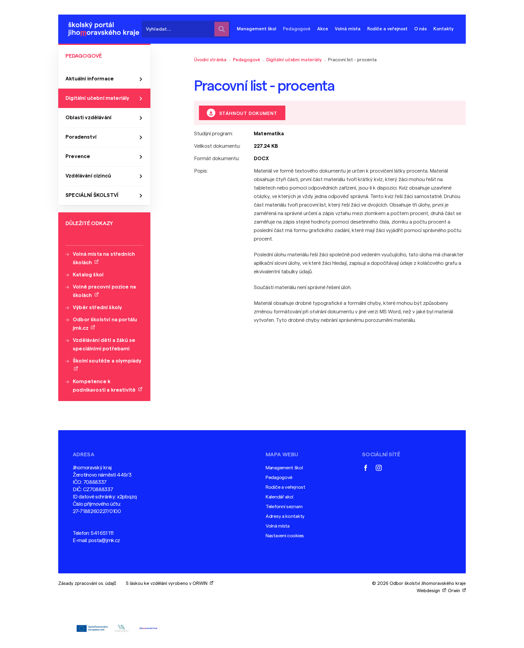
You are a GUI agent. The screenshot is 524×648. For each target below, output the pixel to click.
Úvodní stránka (210, 60)
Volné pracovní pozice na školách (104, 291)
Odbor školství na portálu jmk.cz (105, 324)
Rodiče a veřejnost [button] (387, 29)
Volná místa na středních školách (104, 258)
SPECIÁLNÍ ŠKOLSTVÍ (92, 195)
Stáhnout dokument (247, 113)
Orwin (455, 591)
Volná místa (348, 29)
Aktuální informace (90, 78)
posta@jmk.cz (104, 540)
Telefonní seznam (284, 506)
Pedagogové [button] (297, 29)
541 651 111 (102, 533)
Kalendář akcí (279, 496)
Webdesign (429, 591)
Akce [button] (322, 29)
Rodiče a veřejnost (285, 487)
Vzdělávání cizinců (88, 175)
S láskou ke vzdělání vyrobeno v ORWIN (168, 583)
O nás (420, 29)
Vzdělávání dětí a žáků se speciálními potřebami (104, 344)
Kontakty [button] (443, 29)
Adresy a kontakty (285, 516)
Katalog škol (88, 274)
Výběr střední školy (97, 307)
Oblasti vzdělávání (88, 117)
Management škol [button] (256, 29)
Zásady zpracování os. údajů (87, 583)
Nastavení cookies (285, 535)
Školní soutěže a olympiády (107, 365)
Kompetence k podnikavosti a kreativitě (105, 386)
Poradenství (81, 137)
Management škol (284, 467)
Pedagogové (246, 60)
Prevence (78, 156)
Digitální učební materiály (293, 60)
